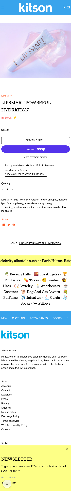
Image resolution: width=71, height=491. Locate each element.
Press (4, 398)
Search (5, 381)
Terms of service (10, 420)
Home (13, 243)
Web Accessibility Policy (14, 425)
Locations (6, 394)
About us (6, 386)
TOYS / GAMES (39, 318)
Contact (5, 390)
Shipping (6, 407)
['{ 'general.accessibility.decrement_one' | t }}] (2, 190)
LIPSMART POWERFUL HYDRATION (40, 243)
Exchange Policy (10, 416)
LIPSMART (7, 95)
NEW (4, 318)
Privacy (5, 403)
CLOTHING (18, 318)
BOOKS (57, 318)
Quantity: (6, 183)
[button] (64, 7)
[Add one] (13, 190)
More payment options (35, 157)
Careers (5, 429)
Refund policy (8, 412)
